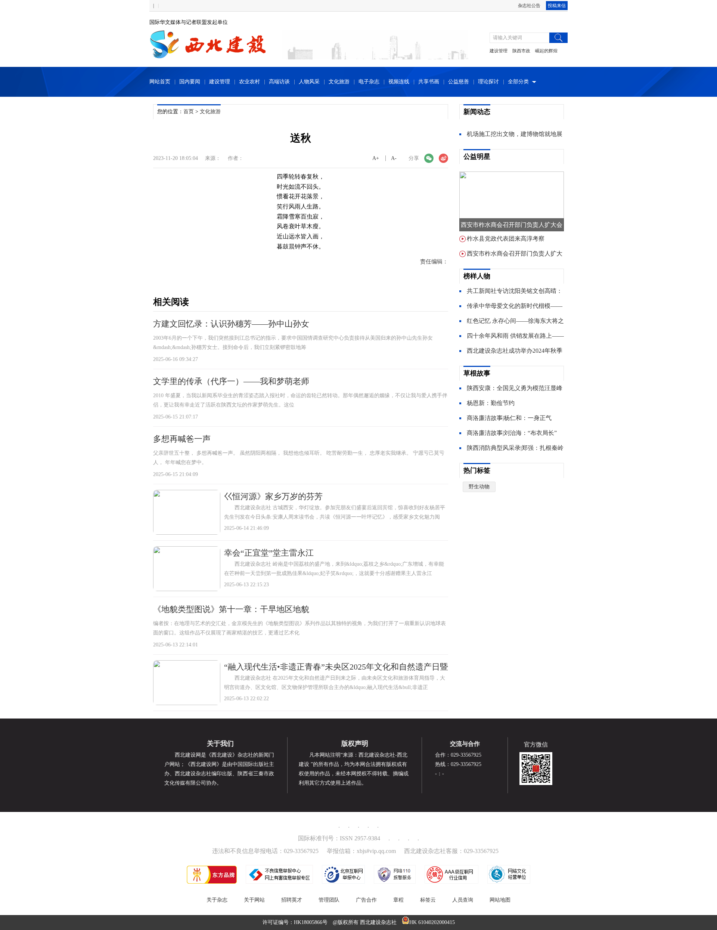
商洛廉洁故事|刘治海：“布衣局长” (512, 433)
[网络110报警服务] (394, 882)
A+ (375, 158)
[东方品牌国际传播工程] (211, 882)
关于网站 (254, 900)
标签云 (428, 900)
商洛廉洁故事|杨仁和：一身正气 (509, 418)
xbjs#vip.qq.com (376, 851)
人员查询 (462, 900)
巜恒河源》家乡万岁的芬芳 (273, 496)
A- (394, 158)
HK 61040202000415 (432, 922)
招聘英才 (291, 900)
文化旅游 (339, 81)
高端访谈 (279, 81)
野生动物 (479, 486)
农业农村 (249, 81)
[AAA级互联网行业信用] (451, 882)
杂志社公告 (529, 5)
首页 (188, 111)
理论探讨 (488, 81)
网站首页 (159, 81)
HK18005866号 (311, 922)
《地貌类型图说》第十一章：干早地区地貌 (231, 609)
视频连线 (398, 81)
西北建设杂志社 (378, 922)
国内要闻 (189, 81)
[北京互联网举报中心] (343, 882)
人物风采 (309, 81)
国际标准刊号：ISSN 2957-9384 (339, 838)
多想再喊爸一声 (182, 439)
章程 (398, 900)
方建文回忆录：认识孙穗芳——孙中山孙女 (231, 323)
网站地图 (500, 900)
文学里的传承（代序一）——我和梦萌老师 (231, 381)
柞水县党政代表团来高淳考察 (505, 238)
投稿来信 (557, 5)
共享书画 (428, 81)
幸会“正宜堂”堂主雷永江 (269, 552)
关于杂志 (217, 900)
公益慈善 (458, 81)
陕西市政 (521, 50)
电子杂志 (368, 81)
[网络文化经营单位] (509, 882)
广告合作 (366, 900)
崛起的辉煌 (546, 50)
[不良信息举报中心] (279, 882)
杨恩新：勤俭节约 (491, 403)
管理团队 (329, 900)
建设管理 (499, 50)
